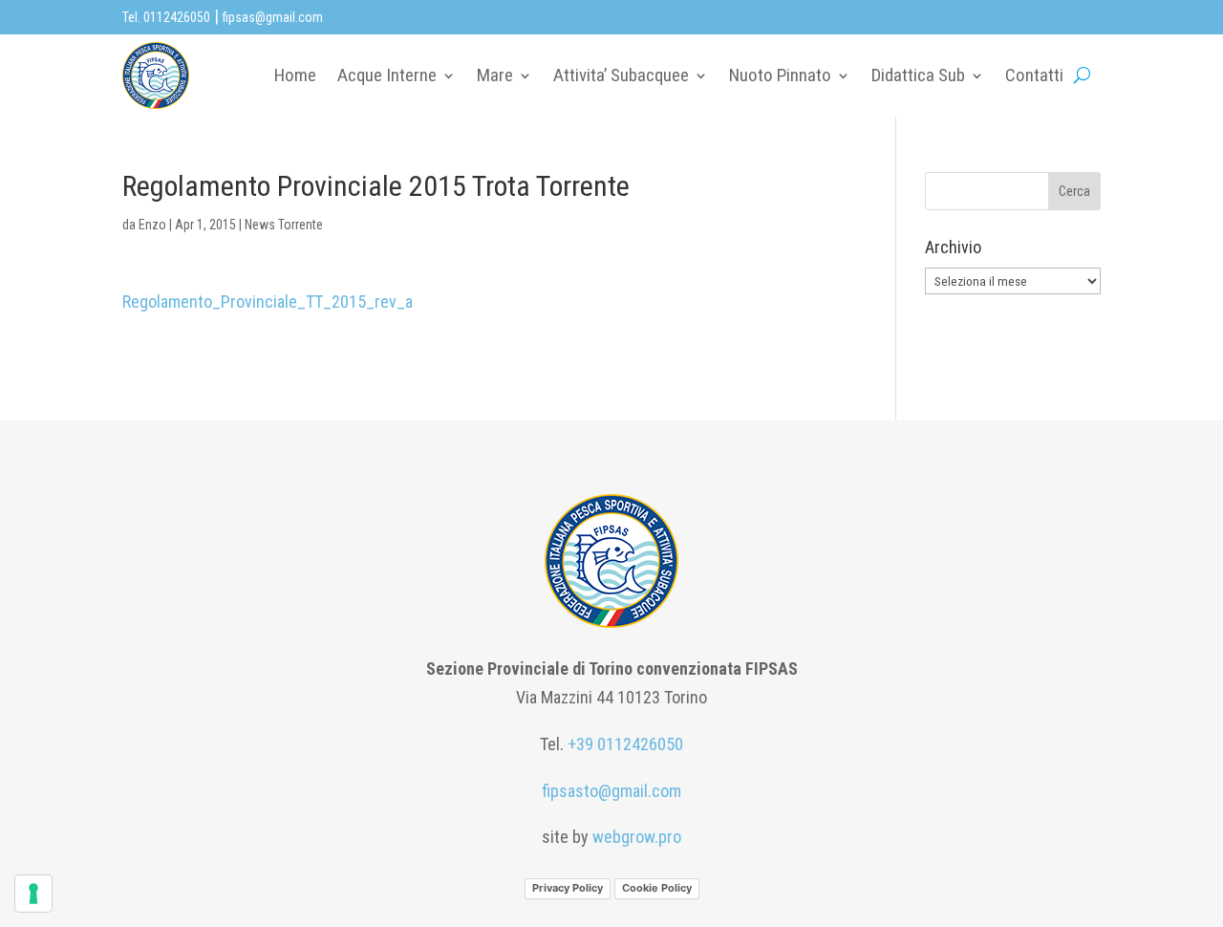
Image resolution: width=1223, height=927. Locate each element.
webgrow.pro (636, 837)
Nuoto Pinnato (780, 75)
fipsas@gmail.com (273, 17)
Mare (495, 75)
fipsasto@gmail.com (611, 791)
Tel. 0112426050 (166, 17)
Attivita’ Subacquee (621, 75)
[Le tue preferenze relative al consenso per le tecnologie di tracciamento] (33, 893)
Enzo (152, 224)
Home (295, 75)
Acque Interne (387, 75)
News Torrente (284, 224)
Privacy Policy (567, 888)
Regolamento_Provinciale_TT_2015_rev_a (267, 301)
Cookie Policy (657, 888)
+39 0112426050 (625, 744)
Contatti (1034, 75)
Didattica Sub (918, 75)
